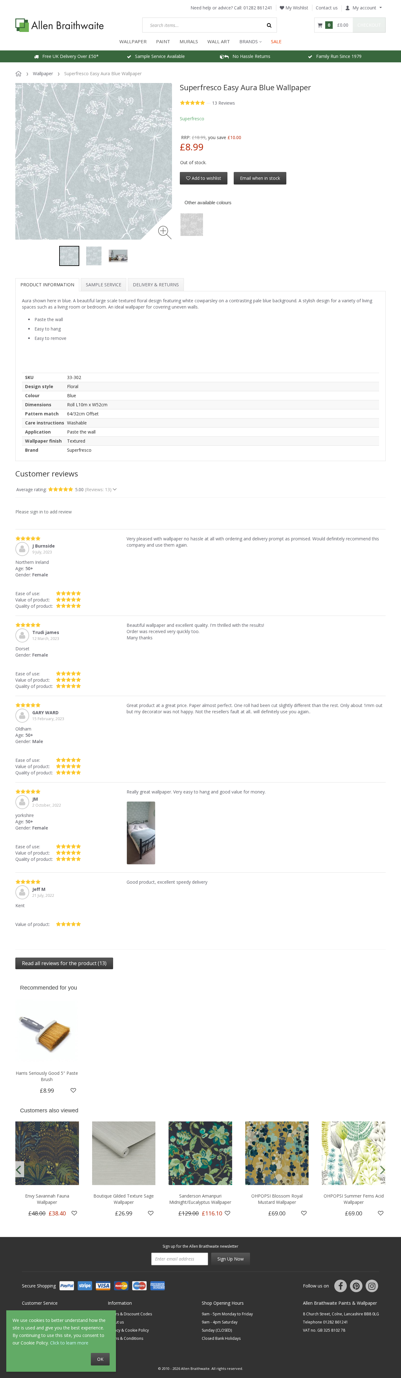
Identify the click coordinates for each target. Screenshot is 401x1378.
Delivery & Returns (156, 285)
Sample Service (103, 285)
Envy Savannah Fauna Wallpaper (47, 1199)
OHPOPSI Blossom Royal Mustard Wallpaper (277, 1199)
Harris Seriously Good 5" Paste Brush (47, 1076)
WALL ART (218, 41)
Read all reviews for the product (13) (64, 963)
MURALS (189, 41)
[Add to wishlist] (73, 1090)
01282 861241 (257, 8)
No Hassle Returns (249, 56)
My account (364, 8)
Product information (47, 285)
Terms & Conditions (125, 1338)
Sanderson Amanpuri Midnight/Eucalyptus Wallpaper (200, 1199)
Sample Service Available (158, 56)
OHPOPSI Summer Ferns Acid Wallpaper (354, 1199)
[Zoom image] (165, 232)
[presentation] (18, 1169)
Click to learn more (69, 1343)
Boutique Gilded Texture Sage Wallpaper (123, 1199)
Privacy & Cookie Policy (128, 1330)
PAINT (163, 41)
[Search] (269, 25)
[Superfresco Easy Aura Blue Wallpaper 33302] (118, 256)
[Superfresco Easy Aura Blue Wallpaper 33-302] (69, 256)
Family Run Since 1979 (337, 56)
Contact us (327, 8)
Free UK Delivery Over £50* (69, 56)
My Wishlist (296, 8)
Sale (276, 41)
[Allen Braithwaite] (59, 25)
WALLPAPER (133, 41)
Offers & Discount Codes (130, 1314)
